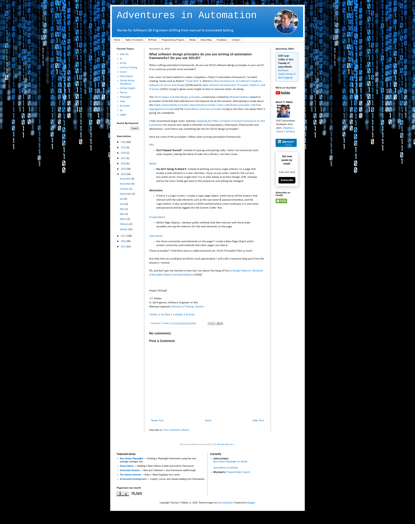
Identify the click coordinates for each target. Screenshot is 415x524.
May (122, 209)
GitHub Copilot (127, 88)
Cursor (123, 72)
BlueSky (288, 128)
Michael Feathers (239, 97)
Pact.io (123, 92)
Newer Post (157, 420)
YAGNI (152, 163)
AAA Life (124, 54)
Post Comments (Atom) (176, 430)
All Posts (152, 40)
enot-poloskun (225, 503)
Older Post (258, 420)
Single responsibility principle (171, 105)
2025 (123, 147)
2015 (123, 246)
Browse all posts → (226, 444)
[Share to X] (215, 323)
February (125, 224)
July (122, 199)
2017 (123, 236)
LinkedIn (178, 314)
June (122, 204)
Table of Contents (134, 40)
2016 (123, 241)
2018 (123, 174)
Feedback (222, 40)
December (125, 179)
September (126, 194)
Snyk (122, 101)
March (123, 219)
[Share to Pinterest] (221, 323)
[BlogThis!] (212, 323)
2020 (123, 163)
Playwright (125, 97)
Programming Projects (173, 40)
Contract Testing (128, 67)
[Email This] (209, 323)
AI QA (123, 63)
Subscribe (287, 180)
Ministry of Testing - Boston (188, 306)
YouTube (165, 314)
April (122, 214)
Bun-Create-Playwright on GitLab (230, 461)
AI (121, 59)
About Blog (206, 40)
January (124, 229)
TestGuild (124, 106)
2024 (123, 153)
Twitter (153, 314)
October (124, 189)
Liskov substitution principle (233, 105)
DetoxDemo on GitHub (225, 468)
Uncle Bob (192, 81)
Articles (190, 314)
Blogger (251, 503)
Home (117, 40)
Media (192, 40)
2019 (123, 169)
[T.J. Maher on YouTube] (283, 94)
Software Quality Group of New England (287, 74)
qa (121, 110)
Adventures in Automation (187, 15)
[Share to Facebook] (218, 323)
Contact (236, 40)
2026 (123, 142)
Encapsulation (157, 217)
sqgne (123, 114)
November (125, 184)
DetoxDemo (126, 76)
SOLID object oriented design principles (177, 97)
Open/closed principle (202, 105)
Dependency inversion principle (202, 109)
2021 (123, 158)
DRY (151, 144)
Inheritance (155, 236)
